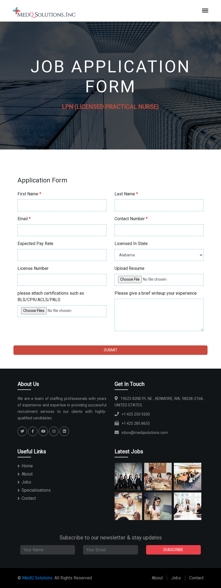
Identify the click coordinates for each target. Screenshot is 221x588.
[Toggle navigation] (205, 10)
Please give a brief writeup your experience (156, 293)
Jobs (26, 482)
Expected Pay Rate (35, 243)
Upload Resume (129, 268)
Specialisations (36, 490)
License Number (33, 268)
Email (24, 218)
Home (27, 465)
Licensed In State (131, 243)
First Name (29, 193)
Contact (29, 498)
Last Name (126, 193)
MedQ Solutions (37, 577)
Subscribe (173, 550)
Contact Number (131, 218)
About (27, 474)
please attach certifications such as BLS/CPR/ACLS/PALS (51, 296)
